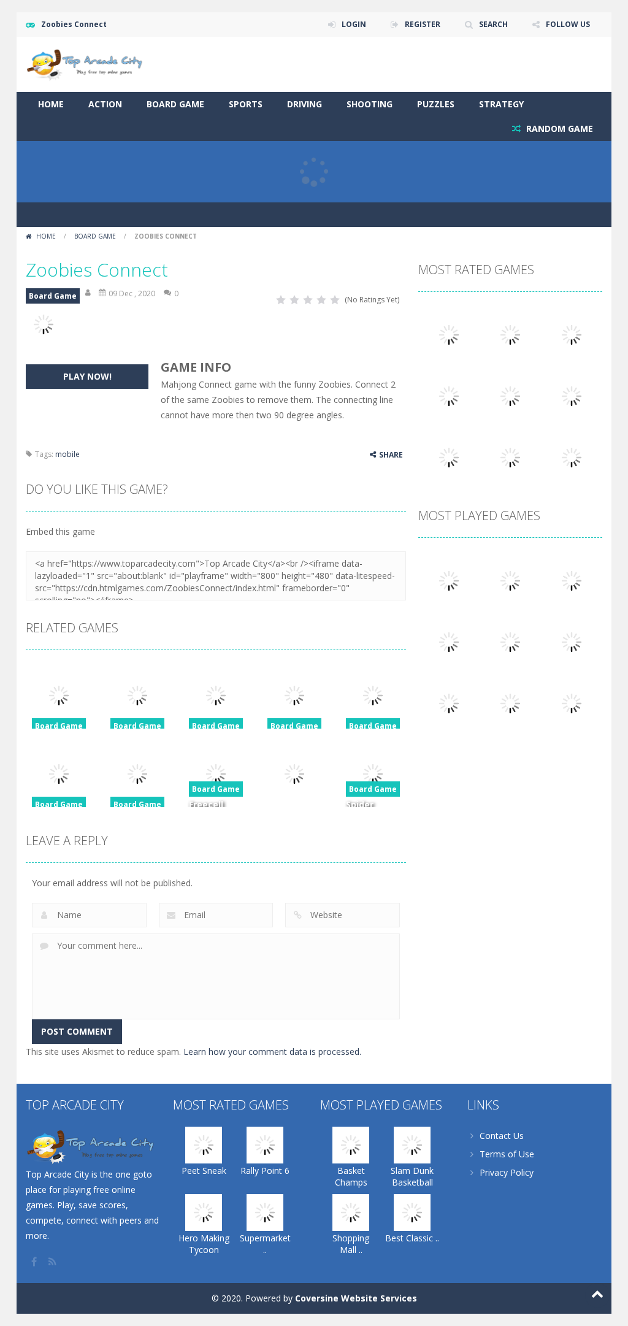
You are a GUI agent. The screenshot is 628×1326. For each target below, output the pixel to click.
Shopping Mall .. (350, 1243)
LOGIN (354, 24)
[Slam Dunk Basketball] (510, 579)
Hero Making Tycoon (203, 1243)
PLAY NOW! (87, 376)
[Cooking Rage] (510, 456)
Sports (245, 104)
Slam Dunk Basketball (412, 1176)
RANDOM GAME (558, 128)
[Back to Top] (597, 1295)
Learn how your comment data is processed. (272, 1051)
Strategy (501, 104)
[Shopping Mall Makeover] (571, 579)
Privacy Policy (507, 1172)
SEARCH (493, 24)
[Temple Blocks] (571, 456)
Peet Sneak (204, 1170)
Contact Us (502, 1135)
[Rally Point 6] (510, 333)
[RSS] (53, 1261)
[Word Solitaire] (449, 456)
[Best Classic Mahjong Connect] (449, 640)
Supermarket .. (265, 1243)
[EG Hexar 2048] (510, 640)
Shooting (369, 104)
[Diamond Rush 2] (571, 702)
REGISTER (422, 24)
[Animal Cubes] (510, 702)
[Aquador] (449, 702)
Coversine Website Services (356, 1298)
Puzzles (435, 104)
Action (105, 104)
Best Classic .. (412, 1238)
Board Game (175, 104)
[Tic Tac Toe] (571, 640)
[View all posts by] (89, 293)
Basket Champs (351, 1176)
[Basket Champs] (449, 579)
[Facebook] (35, 1261)
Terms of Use (507, 1154)
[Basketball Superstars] (571, 394)
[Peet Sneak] (449, 333)
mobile (67, 454)
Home (51, 104)
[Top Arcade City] (87, 63)
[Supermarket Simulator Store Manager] (449, 394)
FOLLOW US (568, 24)
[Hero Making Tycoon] (571, 333)
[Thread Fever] (510, 394)
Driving (304, 104)
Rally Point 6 (264, 1170)
